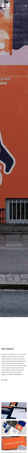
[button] (26, 5)
